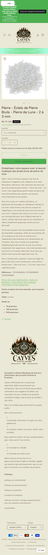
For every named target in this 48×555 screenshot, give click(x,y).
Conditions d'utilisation (13, 495)
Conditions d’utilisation (17, 549)
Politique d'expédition (13, 490)
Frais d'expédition (7, 124)
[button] (4, 35)
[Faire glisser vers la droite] (28, 103)
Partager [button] (7, 319)
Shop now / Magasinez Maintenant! (32, 11)
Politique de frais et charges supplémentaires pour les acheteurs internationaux (22, 501)
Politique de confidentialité (36, 545)
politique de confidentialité (15, 480)
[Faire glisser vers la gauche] (19, 103)
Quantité (5, 128)
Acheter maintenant (24, 161)
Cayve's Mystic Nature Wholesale (19, 539)
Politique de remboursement (15, 485)
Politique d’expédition (34, 549)
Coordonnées (9, 508)
